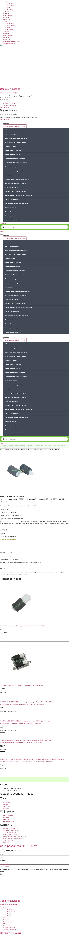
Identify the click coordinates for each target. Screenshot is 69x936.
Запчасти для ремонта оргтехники (15, 158)
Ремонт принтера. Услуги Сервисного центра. (18, 195)
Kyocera (47, 445)
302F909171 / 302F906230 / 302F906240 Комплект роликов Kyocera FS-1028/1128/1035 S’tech (26, 762)
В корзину (12, 544)
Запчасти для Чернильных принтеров (16, 162)
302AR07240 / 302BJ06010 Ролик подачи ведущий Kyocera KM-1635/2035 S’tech (22, 704)
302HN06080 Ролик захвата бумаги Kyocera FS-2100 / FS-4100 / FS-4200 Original (22, 626)
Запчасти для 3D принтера (13, 150)
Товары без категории (11, 212)
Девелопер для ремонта (12, 134)
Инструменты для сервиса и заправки (16, 171)
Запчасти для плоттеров (12, 154)
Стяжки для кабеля (10, 207)
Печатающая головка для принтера (15, 191)
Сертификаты (11, 5)
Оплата (9, 7)
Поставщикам (8, 15)
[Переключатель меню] (1, 121)
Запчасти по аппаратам (12, 166)
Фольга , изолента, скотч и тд (13, 220)
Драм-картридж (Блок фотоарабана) (16, 138)
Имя (1, 854)
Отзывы (6, 11)
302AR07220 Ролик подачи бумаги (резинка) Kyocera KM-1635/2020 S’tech (21, 742)
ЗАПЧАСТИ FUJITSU (11, 146)
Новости (6, 13)
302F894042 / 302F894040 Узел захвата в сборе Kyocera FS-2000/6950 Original (22, 685)
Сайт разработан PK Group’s (18, 846)
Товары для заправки (11, 216)
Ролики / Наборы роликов (36, 445)
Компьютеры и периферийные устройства (17, 179)
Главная (2, 445)
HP (6, 130)
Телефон (3, 860)
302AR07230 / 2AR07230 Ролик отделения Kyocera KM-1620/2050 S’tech (20, 723)
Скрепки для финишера (12, 199)
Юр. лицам (7, 17)
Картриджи (8, 175)
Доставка (10, 9)
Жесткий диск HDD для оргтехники (15, 142)
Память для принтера (11, 187)
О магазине (10, 3)
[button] (34, 778)
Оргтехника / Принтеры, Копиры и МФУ (16, 183)
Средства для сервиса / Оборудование (16, 203)
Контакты (6, 19)
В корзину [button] (8, 636)
